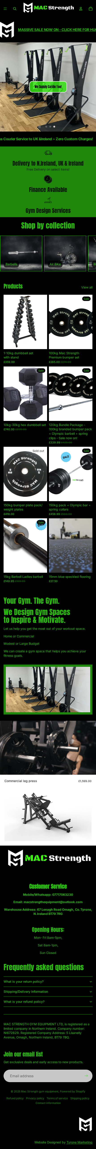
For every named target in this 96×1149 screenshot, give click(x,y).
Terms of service (57, 1098)
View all (86, 287)
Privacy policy (35, 1098)
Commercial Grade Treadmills (46, 86)
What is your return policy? (24, 981)
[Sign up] (86, 1076)
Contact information (48, 1103)
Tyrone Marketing (79, 1142)
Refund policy (15, 1098)
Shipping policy (80, 1098)
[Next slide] (90, 87)
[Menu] (5, 9)
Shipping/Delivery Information (26, 991)
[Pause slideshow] (39, 127)
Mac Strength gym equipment (39, 1091)
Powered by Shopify (72, 1091)
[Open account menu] (81, 9)
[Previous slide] (5, 87)
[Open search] (15, 9)
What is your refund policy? (24, 1001)
